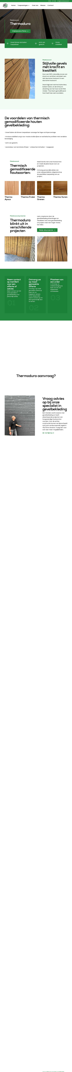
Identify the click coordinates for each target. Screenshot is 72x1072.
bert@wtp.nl (49, 433)
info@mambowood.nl (63, 1)
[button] (24, 5)
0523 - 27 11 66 (52, 1)
